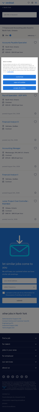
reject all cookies (19, 82)
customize (19, 77)
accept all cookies (19, 88)
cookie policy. (10, 71)
